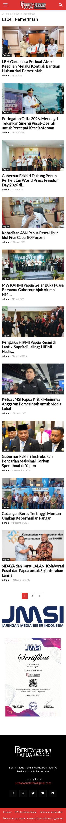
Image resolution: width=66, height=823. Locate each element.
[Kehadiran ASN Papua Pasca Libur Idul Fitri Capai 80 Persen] (33, 212)
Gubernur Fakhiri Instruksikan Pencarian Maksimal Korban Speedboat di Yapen (27, 461)
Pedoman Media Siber (51, 812)
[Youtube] (52, 793)
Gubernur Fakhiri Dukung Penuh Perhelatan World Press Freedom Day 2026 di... (30, 180)
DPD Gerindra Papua (25, 812)
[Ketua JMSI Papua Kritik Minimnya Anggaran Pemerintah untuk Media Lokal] (33, 379)
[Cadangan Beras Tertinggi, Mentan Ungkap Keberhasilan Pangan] (33, 493)
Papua (6, 112)
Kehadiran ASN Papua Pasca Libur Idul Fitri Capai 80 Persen (30, 235)
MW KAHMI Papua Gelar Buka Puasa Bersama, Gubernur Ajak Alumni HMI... (33, 289)
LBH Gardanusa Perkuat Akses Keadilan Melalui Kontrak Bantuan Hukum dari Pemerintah (31, 66)
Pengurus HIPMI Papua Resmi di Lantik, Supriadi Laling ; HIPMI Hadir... (29, 347)
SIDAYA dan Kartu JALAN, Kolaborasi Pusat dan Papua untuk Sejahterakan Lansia (33, 570)
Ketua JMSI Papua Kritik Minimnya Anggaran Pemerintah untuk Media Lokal (31, 404)
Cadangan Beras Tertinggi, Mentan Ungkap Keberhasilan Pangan (31, 515)
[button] (61, 5)
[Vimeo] (43, 793)
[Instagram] (23, 793)
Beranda (6, 13)
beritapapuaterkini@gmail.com (33, 783)
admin (5, 75)
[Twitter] (33, 793)
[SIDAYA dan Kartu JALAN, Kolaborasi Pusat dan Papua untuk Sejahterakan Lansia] (33, 545)
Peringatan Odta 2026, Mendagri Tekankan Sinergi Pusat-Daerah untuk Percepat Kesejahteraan (30, 123)
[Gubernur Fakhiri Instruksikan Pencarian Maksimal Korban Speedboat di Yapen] (33, 436)
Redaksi (6, 55)
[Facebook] (13, 793)
